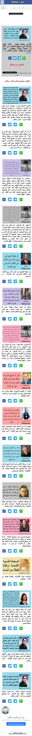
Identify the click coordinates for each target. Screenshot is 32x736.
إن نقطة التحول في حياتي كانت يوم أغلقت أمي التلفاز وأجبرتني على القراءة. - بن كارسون (16, 273)
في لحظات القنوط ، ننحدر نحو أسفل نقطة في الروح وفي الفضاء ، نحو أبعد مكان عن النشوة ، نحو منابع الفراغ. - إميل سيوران (16, 503)
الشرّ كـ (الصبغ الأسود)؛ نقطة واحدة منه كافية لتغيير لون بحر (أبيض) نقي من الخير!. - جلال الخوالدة (16, 393)
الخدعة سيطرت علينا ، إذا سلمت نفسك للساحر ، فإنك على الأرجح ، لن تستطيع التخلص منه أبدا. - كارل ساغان (16, 693)
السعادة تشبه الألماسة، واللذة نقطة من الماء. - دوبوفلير (16, 577)
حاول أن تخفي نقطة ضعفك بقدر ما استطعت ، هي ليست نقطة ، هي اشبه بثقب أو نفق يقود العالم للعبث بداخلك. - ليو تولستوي (16, 310)
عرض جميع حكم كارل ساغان (16, 724)
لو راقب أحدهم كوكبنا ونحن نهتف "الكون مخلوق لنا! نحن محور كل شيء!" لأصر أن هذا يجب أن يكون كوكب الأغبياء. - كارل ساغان (16, 657)
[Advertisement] (16, 19)
